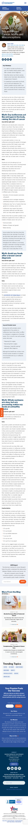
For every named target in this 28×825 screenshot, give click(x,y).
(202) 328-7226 (15, 761)
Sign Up (22, 581)
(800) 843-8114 (15, 759)
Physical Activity (8, 673)
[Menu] (25, 3)
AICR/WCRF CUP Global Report (12, 295)
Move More (6, 670)
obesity (13, 670)
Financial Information (11, 820)
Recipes (16, 673)
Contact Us (14, 764)
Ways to (13, 736)
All (5, 594)
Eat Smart (11, 667)
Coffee (5, 667)
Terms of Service (12, 821)
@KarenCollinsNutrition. (7, 56)
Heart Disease (19, 667)
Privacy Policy (4, 820)
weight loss (7, 676)
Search (4, 783)
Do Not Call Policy (18, 821)
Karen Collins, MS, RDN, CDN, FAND (15, 45)
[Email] (3, 59)
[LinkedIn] (11, 59)
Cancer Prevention (5, 8)
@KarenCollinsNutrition (7, 54)
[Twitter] (5, 59)
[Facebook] (8, 59)
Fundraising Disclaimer (18, 820)
